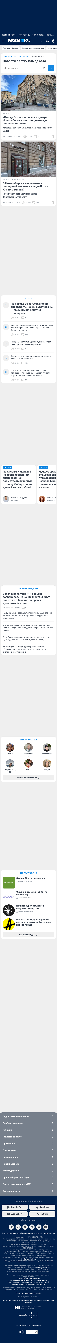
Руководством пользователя (28, 1279)
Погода (50, 35)
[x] (38, 1227)
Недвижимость (9, 35)
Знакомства (38, 35)
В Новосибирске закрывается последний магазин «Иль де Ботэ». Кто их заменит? (26, 186)
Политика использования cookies (28, 1293)
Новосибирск (9, 56)
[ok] (25, 1227)
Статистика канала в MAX (17, 1184)
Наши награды (10, 1157)
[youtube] (45, 1227)
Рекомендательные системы (28, 1297)
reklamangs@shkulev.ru (41, 1268)
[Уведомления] (47, 41)
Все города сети (11, 1191)
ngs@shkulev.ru (40, 1255)
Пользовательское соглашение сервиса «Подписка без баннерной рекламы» (28, 1301)
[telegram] (11, 1227)
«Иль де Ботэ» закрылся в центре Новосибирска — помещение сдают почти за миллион (26, 120)
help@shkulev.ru (21, 1261)
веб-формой (48, 1261)
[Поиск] (41, 41)
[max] (32, 1227)
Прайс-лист (9, 1143)
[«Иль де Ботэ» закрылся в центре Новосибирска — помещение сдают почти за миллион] (28, 93)
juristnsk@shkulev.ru (28, 1259)
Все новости (24, 56)
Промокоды (24, 35)
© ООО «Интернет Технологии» (28, 1326)
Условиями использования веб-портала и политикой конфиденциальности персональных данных (28, 1283)
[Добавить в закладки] (52, 136)
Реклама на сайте (12, 1136)
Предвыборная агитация (16, 1177)
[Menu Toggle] (3, 41)
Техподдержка (11, 1170)
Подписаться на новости (16, 1116)
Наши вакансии (11, 1164)
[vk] (18, 1227)
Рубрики (7, 1130)
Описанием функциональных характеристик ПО (28, 1280)
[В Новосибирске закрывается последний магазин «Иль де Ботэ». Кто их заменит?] (28, 159)
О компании (9, 1150)
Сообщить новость (13, 1123)
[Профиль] (54, 41)
